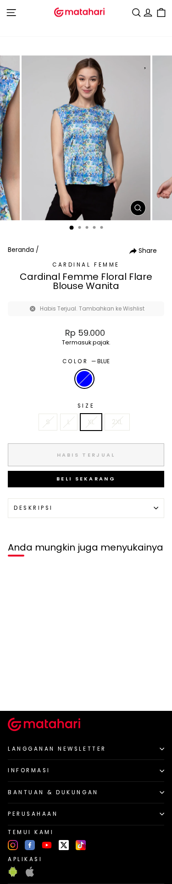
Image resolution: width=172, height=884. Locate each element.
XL (91, 421)
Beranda (21, 250)
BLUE (84, 379)
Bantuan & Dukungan (53, 792)
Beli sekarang (86, 478)
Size (86, 405)
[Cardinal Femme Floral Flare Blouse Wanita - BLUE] (17, 688)
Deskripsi (33, 508)
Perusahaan (33, 814)
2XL (117, 421)
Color (86, 361)
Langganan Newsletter (57, 749)
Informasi (29, 770)
